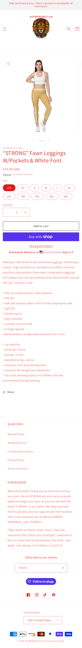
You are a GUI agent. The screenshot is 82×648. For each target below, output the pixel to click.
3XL (23, 196)
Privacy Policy (16, 460)
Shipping (7, 174)
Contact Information (20, 451)
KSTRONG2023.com (34, 641)
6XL (66, 196)
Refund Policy (16, 434)
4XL (37, 196)
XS (22, 188)
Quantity (7, 204)
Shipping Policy (17, 442)
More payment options (41, 245)
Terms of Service (18, 468)
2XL (9, 196)
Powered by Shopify (54, 641)
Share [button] (10, 392)
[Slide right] (49, 141)
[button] (5, 29)
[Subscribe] (63, 567)
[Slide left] (32, 141)
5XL (52, 196)
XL (69, 188)
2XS (9, 188)
